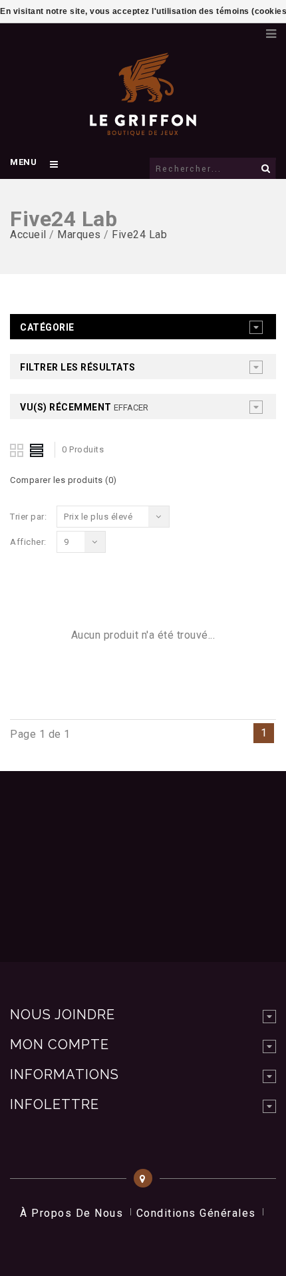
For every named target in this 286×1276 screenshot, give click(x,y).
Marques (79, 234)
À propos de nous (71, 1213)
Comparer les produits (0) (63, 480)
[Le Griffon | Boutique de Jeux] (143, 129)
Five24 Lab (139, 234)
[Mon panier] (249, 30)
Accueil (28, 234)
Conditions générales (196, 1213)
